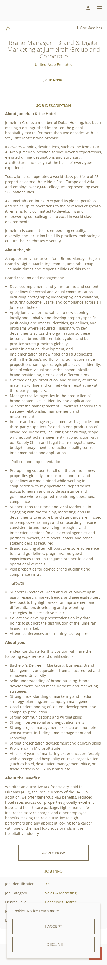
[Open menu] (99, 8)
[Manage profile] (88, 8)
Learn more (49, 910)
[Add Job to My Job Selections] (8, 28)
